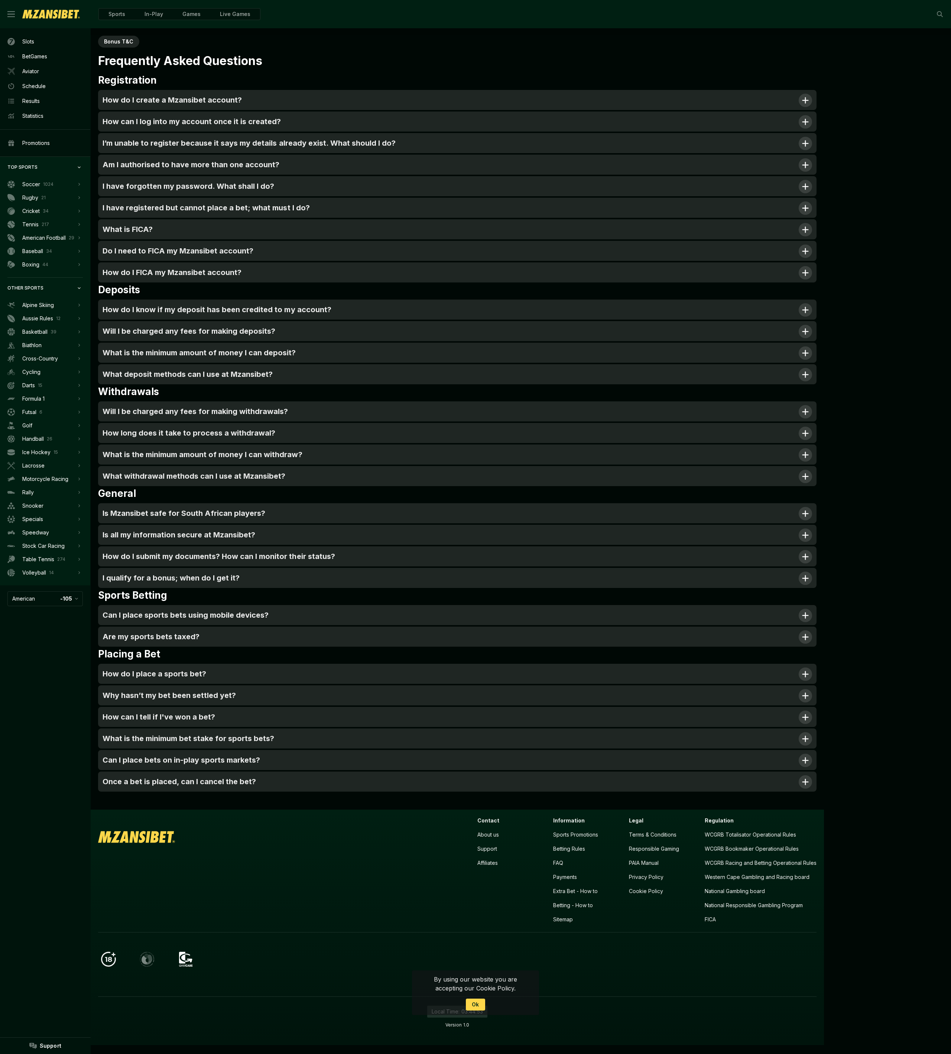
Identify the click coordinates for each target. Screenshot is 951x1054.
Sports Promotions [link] (575, 834)
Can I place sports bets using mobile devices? (186, 615)
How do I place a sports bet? (154, 673)
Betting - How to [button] (573, 905)
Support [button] (487, 849)
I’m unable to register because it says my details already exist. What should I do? (249, 143)
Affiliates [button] (487, 863)
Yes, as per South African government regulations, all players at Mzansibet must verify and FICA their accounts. (262, 253)
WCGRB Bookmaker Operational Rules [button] (752, 849)
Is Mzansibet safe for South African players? (184, 513)
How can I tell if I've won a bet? (159, 716)
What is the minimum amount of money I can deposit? (199, 352)
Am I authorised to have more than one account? (191, 164)
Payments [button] (565, 877)
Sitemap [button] (563, 919)
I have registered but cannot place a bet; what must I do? (206, 207)
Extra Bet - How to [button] (575, 891)
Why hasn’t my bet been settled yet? (169, 695)
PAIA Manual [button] (644, 863)
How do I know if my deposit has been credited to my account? (217, 309)
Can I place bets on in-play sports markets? (181, 760)
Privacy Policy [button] (646, 877)
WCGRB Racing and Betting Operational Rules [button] (761, 863)
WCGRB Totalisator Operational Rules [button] (750, 834)
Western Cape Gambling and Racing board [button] (757, 877)
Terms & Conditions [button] (652, 834)
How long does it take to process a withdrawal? (189, 433)
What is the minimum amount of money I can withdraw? (202, 454)
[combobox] (45, 598)
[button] (191, 14)
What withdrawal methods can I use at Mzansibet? (194, 476)
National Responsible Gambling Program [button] (754, 905)
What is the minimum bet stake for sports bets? (188, 738)
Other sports (25, 288)
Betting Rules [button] (569, 849)
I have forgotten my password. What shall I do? (188, 186)
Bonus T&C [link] (118, 41)
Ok (475, 1004)
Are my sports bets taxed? (151, 636)
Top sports (22, 167)
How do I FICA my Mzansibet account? (172, 272)
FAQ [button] (558, 863)
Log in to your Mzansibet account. (211, 676)
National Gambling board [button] (735, 891)
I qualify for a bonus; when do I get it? (171, 577)
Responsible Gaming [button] (654, 849)
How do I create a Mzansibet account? (172, 100)
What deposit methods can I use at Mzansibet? (188, 374)
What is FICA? (128, 229)
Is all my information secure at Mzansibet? (179, 534)
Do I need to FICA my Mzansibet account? (178, 250)
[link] (51, 14)
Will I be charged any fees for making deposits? (189, 331)
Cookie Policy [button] (646, 891)
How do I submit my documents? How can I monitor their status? (219, 556)
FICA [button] (710, 919)
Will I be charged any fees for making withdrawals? (195, 411)
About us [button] (488, 834)
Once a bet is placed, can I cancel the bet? (179, 781)
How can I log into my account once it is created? (192, 121)
